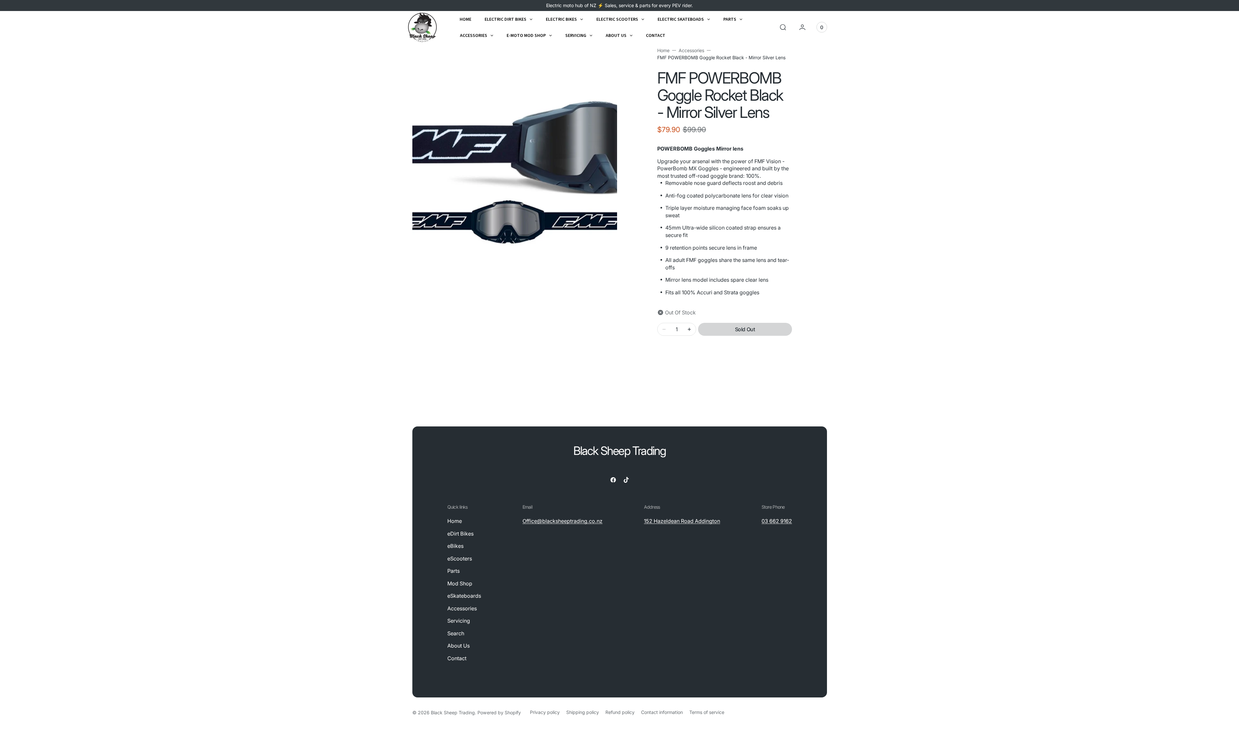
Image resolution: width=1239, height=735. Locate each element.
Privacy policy (545, 712)
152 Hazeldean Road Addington (682, 521)
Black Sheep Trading (453, 712)
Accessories (691, 50)
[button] (783, 27)
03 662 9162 (777, 521)
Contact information (662, 712)
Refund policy (620, 712)
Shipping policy (582, 712)
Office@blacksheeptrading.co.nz (562, 521)
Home (663, 50)
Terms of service (706, 712)
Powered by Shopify (499, 712)
